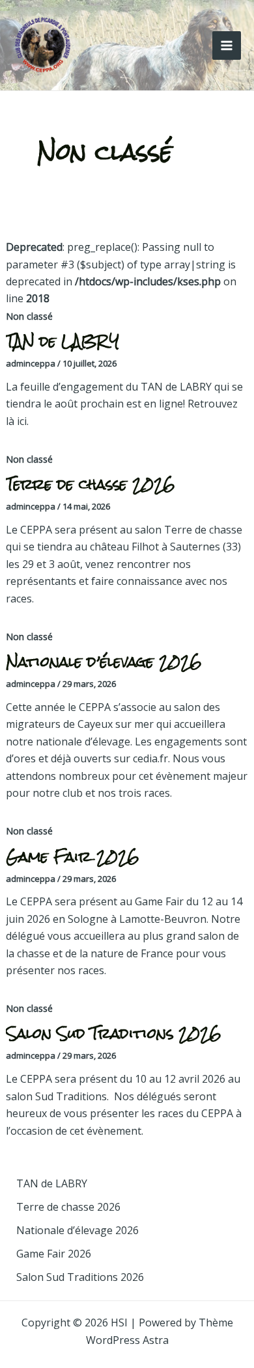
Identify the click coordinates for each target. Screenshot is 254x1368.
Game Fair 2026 (72, 856)
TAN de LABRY (62, 341)
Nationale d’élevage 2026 (104, 661)
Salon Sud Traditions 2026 (113, 1033)
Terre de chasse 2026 (90, 484)
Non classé (29, 316)
